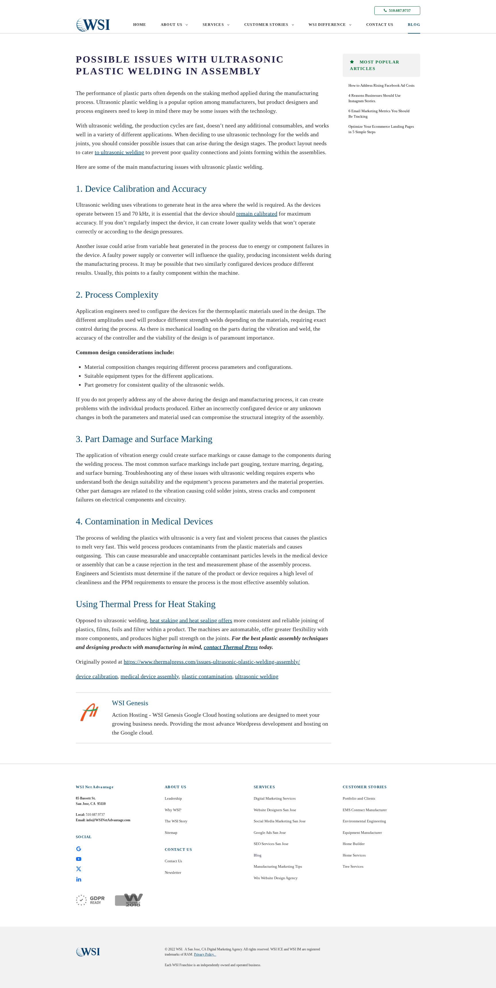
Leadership (173, 798)
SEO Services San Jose (271, 844)
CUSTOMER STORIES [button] (266, 24)
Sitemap (171, 832)
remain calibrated (256, 213)
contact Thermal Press (231, 647)
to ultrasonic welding (119, 152)
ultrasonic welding (256, 676)
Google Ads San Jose (270, 832)
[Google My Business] (79, 848)
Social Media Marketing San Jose (280, 821)
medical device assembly (150, 676)
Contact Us (173, 861)
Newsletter (173, 872)
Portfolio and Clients (359, 798)
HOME (139, 24)
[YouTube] (79, 859)
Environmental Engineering (364, 821)
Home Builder (354, 844)
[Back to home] (93, 24)
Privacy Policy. (205, 954)
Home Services (354, 855)
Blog (257, 855)
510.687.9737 (399, 10)
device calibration (97, 676)
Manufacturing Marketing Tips (278, 866)
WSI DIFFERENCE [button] (327, 24)
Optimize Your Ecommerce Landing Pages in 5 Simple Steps (381, 129)
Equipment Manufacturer (362, 832)
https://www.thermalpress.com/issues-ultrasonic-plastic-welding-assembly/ (212, 661)
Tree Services (353, 866)
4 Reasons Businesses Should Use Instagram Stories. (374, 98)
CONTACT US (380, 24)
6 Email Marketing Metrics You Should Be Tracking (379, 114)
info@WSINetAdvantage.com (108, 820)
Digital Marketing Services (275, 798)
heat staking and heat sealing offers (191, 620)
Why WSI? (173, 810)
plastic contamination (207, 676)
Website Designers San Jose (275, 810)
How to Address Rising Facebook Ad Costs (381, 85)
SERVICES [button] (213, 24)
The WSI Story (176, 821)
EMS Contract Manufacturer (365, 810)
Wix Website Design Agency (276, 878)
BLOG (414, 24)
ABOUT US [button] (171, 24)
